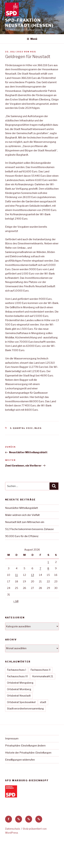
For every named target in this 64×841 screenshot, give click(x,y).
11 (16, 575)
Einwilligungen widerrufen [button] (20, 759)
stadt (43, 702)
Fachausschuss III (17, 676)
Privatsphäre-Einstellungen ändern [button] (25, 745)
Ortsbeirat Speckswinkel (21, 702)
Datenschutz (12, 828)
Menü (33, 38)
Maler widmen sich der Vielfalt (22, 515)
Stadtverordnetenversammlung (25, 708)
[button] (18, 819)
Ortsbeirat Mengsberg (20, 682)
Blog (38, 428)
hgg (33, 51)
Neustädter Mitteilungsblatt (21, 508)
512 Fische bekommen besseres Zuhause (29, 529)
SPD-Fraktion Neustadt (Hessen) (29, 23)
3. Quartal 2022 (21, 428)
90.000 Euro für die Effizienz (21, 536)
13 (32, 575)
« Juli (15, 601)
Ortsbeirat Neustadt (19, 695)
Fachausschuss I (16, 669)
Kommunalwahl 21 (42, 676)
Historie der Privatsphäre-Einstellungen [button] (28, 752)
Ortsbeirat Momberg (19, 689)
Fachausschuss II (41, 669)
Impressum (11, 738)
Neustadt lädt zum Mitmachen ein (24, 522)
